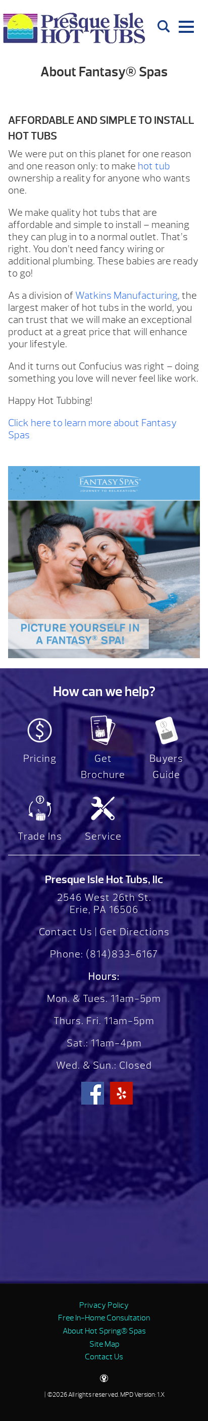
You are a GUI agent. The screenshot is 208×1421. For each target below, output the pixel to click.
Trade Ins (40, 836)
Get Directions (134, 932)
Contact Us (65, 932)
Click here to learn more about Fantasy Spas (92, 429)
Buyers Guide (166, 766)
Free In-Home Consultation (104, 1318)
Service (103, 836)
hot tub (154, 166)
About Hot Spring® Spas (104, 1331)
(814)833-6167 (120, 954)
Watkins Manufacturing (126, 295)
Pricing (40, 758)
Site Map (104, 1344)
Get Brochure (103, 766)
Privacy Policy (104, 1305)
